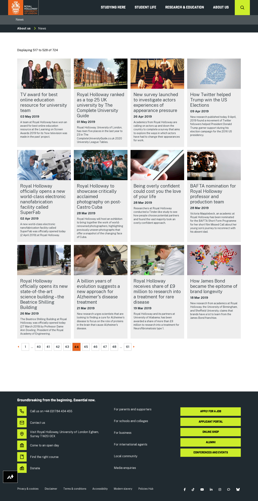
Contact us (37, 423)
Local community (125, 456)
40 (39, 347)
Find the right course (44, 457)
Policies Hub (145, 488)
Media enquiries (125, 468)
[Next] (134, 347)
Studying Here (113, 7)
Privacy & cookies (28, 488)
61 (127, 347)
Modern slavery (123, 488)
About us (221, 7)
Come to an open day (44, 445)
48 (114, 347)
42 (58, 347)
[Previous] (19, 347)
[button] (184, 489)
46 (95, 347)
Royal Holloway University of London (23, 7)
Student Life (145, 7)
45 (86, 347)
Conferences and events (210, 452)
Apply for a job (210, 411)
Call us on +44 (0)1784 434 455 (51, 411)
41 (48, 347)
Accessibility (100, 488)
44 (76, 347)
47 (105, 347)
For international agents (130, 444)
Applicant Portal (211, 421)
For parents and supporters (132, 409)
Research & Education (184, 7)
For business (122, 433)
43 (67, 347)
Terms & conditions (74, 488)
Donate (35, 468)
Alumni (211, 442)
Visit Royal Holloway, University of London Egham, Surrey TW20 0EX (64, 434)
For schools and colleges (131, 421)
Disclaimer (51, 488)
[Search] (242, 7)
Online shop (210, 432)
